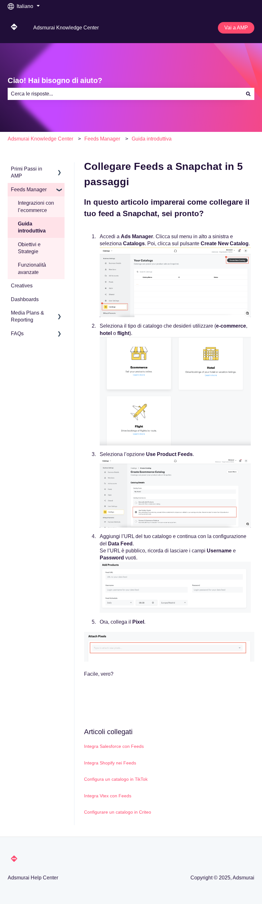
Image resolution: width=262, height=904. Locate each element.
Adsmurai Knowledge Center (66, 27)
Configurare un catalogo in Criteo (117, 812)
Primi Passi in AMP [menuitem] (26, 172)
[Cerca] (248, 94)
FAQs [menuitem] (17, 333)
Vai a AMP (236, 27)
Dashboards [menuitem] (25, 299)
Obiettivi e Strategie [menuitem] (29, 248)
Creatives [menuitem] (22, 285)
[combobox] (125, 94)
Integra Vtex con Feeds (107, 795)
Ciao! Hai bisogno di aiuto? (55, 80)
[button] (59, 169)
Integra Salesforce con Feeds (114, 746)
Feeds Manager (102, 138)
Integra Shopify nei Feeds (110, 762)
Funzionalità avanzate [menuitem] (32, 268)
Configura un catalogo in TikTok (116, 779)
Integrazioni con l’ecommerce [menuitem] (36, 206)
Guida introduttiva (152, 138)
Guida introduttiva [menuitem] (32, 227)
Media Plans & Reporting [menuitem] (27, 316)
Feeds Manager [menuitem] (29, 189)
